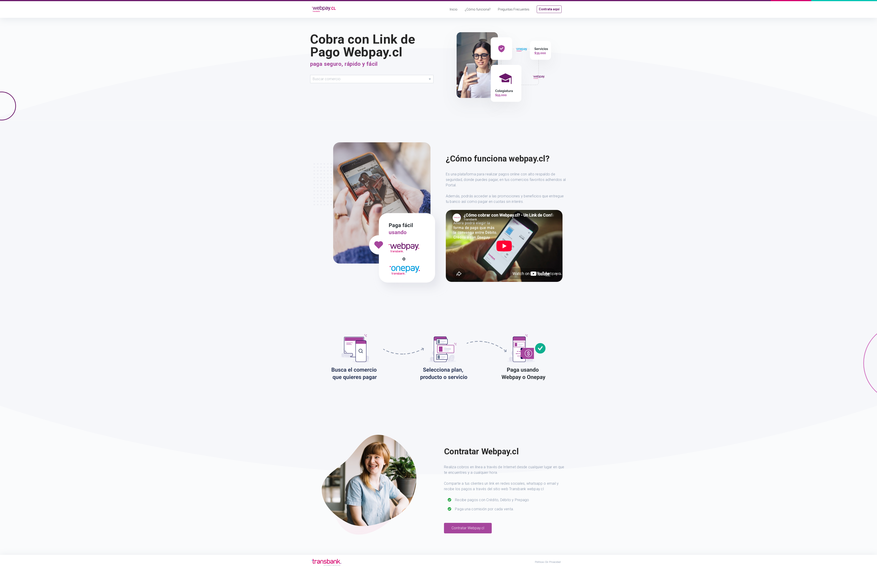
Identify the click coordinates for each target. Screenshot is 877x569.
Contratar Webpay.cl (468, 528)
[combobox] (371, 79)
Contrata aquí (549, 9)
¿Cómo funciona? (478, 9)
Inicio (453, 9)
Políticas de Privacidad (548, 562)
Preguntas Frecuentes (513, 9)
